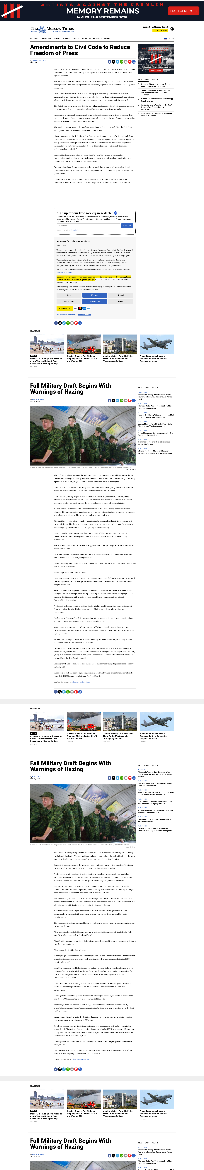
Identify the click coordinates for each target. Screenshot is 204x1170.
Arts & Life (86, 38)
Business (66, 38)
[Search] (173, 38)
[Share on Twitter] (113, 62)
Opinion (76, 38)
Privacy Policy (75, 230)
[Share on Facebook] (109, 62)
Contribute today (160, 30)
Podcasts (97, 38)
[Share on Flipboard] (130, 62)
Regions (57, 38)
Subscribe (127, 226)
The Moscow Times (39, 61)
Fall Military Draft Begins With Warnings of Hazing (70, 388)
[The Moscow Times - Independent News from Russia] (52, 29)
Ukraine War (46, 38)
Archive (107, 38)
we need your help (64, 272)
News (36, 38)
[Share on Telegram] (117, 62)
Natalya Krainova (38, 399)
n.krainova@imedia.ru (81, 682)
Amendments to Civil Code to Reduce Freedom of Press (80, 50)
